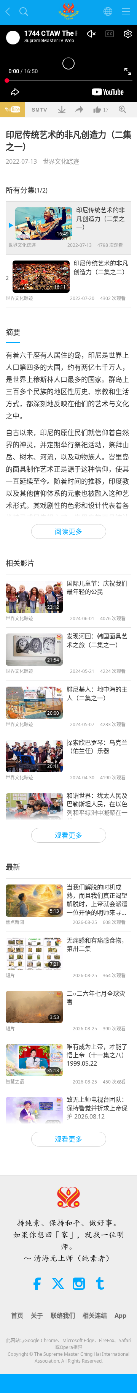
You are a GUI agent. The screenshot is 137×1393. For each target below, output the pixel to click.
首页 (17, 1315)
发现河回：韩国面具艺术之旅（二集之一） (97, 640)
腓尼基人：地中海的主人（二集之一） (97, 693)
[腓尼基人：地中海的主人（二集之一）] (34, 703)
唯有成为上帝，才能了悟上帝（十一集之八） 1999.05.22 (97, 1055)
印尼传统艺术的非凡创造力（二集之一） (100, 218)
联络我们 (63, 1315)
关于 (37, 1315)
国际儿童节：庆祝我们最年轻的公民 (97, 587)
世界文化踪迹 (61, 161)
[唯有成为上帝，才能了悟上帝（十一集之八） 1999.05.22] (34, 1060)
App (120, 1315)
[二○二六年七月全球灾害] (34, 1007)
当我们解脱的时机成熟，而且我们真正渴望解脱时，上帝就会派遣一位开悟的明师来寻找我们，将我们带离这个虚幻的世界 (97, 900)
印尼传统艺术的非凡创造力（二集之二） (100, 267)
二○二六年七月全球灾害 (96, 997)
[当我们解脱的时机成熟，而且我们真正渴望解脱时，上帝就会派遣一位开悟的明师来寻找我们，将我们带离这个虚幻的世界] (34, 900)
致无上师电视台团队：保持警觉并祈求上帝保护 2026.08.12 (97, 1108)
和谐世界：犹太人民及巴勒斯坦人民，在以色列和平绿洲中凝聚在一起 (97, 808)
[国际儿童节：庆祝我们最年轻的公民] (34, 597)
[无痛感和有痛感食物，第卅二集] (34, 954)
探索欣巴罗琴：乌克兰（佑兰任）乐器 (97, 746)
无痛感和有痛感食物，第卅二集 (97, 944)
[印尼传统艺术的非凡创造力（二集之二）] (41, 277)
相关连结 (95, 1315)
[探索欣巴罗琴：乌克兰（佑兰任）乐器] (34, 756)
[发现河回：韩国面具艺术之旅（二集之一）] (34, 649)
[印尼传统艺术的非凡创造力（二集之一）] (43, 223)
